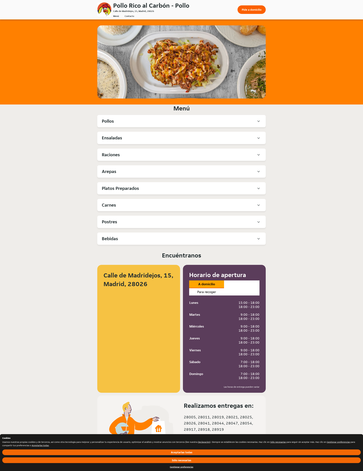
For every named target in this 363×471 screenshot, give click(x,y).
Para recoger (206, 292)
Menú (116, 16)
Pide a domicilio (251, 9)
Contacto (129, 16)
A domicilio (206, 284)
